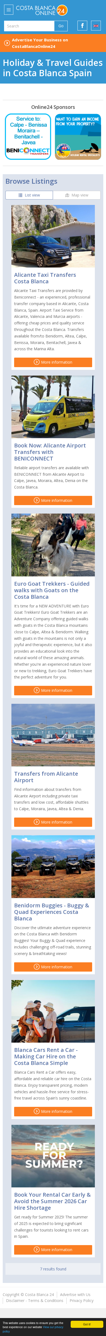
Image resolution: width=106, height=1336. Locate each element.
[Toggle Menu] (8, 10)
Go (61, 25)
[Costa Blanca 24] (49, 10)
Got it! (87, 1324)
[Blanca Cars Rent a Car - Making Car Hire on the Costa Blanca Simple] (53, 1011)
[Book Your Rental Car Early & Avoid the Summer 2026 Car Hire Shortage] (53, 1156)
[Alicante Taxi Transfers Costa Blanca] (53, 236)
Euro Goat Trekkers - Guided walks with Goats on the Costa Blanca (52, 590)
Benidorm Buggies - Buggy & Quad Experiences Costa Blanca (51, 912)
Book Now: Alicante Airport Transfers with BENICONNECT (50, 452)
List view (32, 195)
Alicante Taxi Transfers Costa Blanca (45, 278)
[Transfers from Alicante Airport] (53, 735)
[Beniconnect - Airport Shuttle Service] (28, 136)
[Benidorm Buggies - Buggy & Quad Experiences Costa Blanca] (53, 866)
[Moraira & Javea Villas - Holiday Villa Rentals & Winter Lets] (78, 136)
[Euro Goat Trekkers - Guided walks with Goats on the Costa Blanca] (53, 545)
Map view (79, 195)
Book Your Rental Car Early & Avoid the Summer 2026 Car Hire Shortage (52, 1201)
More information (56, 362)
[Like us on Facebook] (82, 25)
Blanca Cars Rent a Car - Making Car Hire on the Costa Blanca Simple (46, 1056)
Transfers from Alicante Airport (46, 777)
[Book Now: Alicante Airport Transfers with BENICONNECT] (53, 407)
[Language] (96, 25)
